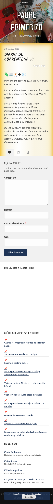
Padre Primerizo (26, 21)
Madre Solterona (12, 452)
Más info (38, 494)
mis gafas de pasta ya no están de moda (24, 479)
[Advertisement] (26, 299)
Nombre (9, 209)
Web (6, 237)
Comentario (10, 177)
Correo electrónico (15, 223)
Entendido (29, 497)
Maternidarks (10, 461)
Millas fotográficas (13, 470)
